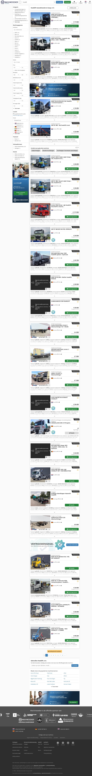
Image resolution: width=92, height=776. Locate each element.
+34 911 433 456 (19, 731)
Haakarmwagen (36, 150)
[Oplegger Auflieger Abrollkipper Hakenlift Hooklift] (40, 498)
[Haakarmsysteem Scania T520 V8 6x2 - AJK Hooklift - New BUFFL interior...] (40, 210)
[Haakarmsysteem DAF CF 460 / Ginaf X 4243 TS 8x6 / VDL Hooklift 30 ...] (40, 186)
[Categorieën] (20, 2)
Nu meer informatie (72, 545)
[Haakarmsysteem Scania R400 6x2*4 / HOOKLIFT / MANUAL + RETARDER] (40, 610)
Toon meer (55, 686)
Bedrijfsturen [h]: (17, 77)
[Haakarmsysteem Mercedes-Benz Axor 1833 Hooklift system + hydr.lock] (40, 258)
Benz (17, 34)
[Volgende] (49, 20)
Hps (48, 676)
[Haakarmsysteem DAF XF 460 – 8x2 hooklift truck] (40, 130)
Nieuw (17, 139)
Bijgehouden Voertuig (36, 678)
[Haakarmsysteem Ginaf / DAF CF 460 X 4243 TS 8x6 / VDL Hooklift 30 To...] (40, 162)
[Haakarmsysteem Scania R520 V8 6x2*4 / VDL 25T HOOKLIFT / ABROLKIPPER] (40, 67)
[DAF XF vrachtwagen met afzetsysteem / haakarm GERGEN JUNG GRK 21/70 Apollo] (40, 426)
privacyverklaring (37, 773)
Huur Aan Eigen (51, 678)
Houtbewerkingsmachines (21, 20)
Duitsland (19, 126)
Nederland (18, 115)
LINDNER (17, 57)
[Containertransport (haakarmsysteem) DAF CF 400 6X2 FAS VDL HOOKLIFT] (40, 234)
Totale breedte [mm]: (18, 88)
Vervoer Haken (67, 684)
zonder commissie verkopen (20, 193)
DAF (16, 43)
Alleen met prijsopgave (20, 70)
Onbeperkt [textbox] (17, 120)
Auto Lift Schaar (35, 673)
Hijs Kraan (49, 673)
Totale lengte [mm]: (17, 82)
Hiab (16, 46)
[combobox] (20, 120)
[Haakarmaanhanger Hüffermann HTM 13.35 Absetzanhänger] (40, 522)
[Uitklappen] (54, 33)
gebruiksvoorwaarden (46, 773)
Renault (17, 45)
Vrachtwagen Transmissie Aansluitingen (67, 150)
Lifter (65, 673)
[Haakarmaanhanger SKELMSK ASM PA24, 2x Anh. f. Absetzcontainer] (40, 354)
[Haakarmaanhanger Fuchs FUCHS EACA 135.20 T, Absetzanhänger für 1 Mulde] (40, 330)
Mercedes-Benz (19, 36)
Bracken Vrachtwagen (48, 150)
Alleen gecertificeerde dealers (20, 158)
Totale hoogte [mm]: (17, 93)
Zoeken (60, 2)
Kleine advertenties (20, 146)
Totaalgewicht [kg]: (17, 98)
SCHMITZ (17, 52)
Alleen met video (19, 155)
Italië (18, 128)
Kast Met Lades (51, 681)
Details (72, 433)
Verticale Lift (67, 681)
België (18, 130)
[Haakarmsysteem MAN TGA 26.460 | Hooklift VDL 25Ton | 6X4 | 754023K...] (40, 43)
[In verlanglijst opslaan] (78, 15)
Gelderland (19, 125)
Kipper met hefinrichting (32, 737)
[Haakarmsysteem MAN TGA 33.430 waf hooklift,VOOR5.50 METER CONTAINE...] (40, 19)
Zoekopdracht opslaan (55, 651)
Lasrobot (56, 737)
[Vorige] (31, 20)
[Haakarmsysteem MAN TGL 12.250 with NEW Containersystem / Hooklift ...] (40, 586)
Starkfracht (18, 55)
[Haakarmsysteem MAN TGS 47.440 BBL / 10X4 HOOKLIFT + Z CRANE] (40, 634)
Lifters (65, 676)
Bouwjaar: (15, 72)
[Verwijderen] (55, 2)
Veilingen (17, 148)
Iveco (17, 37)
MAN (17, 32)
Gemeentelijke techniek (21, 18)
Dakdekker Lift (34, 684)
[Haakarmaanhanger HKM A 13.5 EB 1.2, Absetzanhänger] (40, 378)
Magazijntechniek (20, 12)
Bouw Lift (33, 681)
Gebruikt (18, 140)
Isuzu (17, 50)
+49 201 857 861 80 (20, 729)
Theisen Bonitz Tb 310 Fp (46, 737)
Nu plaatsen (73, 94)
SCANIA (17, 39)
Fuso (16, 48)
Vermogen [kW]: (16, 103)
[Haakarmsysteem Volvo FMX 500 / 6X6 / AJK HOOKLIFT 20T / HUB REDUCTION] (40, 474)
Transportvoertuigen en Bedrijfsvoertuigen (20, 10)
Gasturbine (62, 737)
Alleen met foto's (20, 154)
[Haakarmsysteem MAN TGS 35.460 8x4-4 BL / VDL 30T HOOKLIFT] (40, 562)
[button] (90, 2)
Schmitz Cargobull (19, 53)
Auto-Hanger (34, 676)
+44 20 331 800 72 (64, 729)
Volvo (17, 41)
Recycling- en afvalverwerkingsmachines (21, 16)
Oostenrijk (19, 132)
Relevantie (73, 8)
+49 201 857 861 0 (42, 729)
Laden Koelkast (51, 684)
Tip (64, 678)
